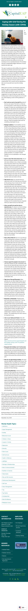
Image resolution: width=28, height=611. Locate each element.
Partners (4, 556)
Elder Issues (5, 451)
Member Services (6, 552)
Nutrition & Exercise (7, 470)
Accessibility (18, 569)
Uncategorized (5, 496)
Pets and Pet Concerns (7, 477)
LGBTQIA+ (4, 461)
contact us (10, 570)
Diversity (4, 448)
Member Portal (5, 549)
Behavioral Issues (6, 435)
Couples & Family (6, 442)
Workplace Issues (6, 502)
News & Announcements (8, 467)
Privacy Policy (6, 575)
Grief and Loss (5, 455)
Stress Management (7, 486)
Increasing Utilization (18, 531)
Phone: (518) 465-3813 (7, 526)
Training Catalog (20, 535)
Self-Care (4, 483)
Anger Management (7, 429)
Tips (3, 489)
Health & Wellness (6, 458)
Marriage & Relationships (8, 464)
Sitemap (23, 573)
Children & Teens (6, 439)
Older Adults (5, 474)
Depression (5, 445)
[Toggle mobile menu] (26, 17)
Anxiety (4, 432)
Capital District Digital (20, 575)
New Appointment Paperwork (6, 559)
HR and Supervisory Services (21, 526)
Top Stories (5, 493)
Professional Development (8, 480)
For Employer (19, 522)
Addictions (4, 426)
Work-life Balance (6, 499)
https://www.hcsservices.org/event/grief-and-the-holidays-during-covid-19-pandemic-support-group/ (15, 342)
